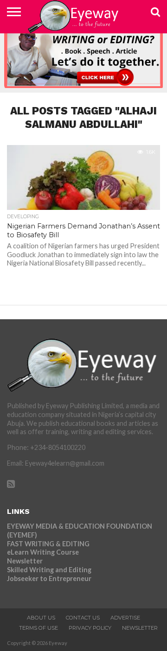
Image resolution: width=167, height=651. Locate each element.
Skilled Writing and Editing (49, 570)
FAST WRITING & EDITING (48, 544)
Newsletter (25, 561)
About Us (41, 617)
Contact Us (83, 617)
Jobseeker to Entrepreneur (49, 578)
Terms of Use (38, 628)
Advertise (125, 617)
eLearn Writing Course (43, 552)
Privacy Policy (90, 628)
